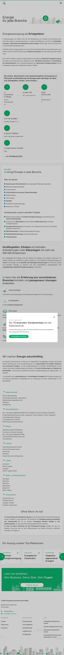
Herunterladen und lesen (18, 336)
